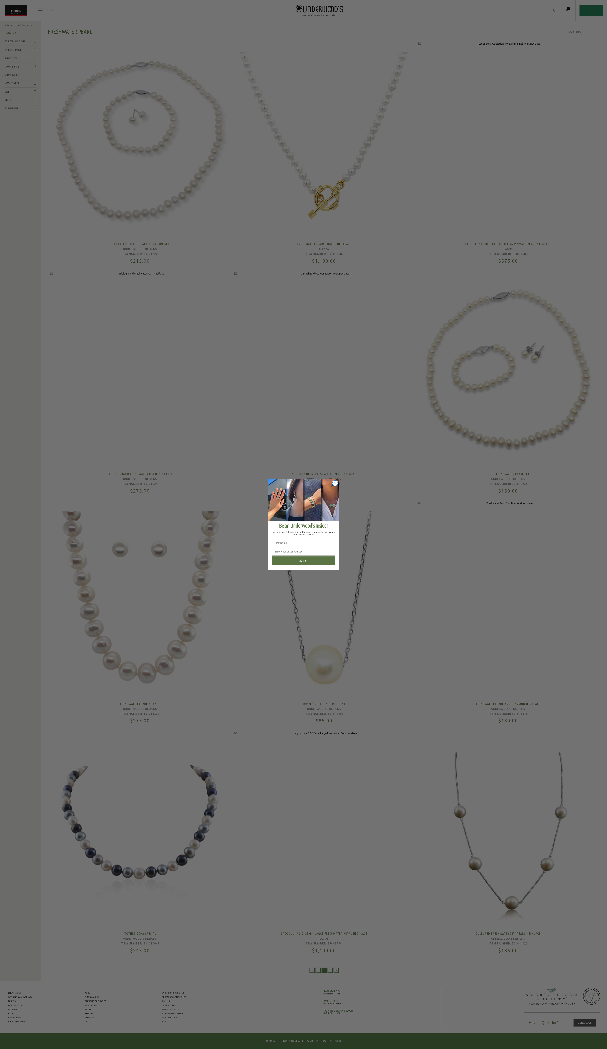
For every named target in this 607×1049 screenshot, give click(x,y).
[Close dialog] (335, 483)
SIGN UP (303, 560)
